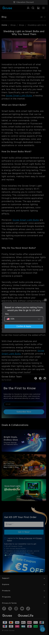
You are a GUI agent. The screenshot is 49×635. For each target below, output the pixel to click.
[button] (24, 318)
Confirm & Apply (23, 326)
